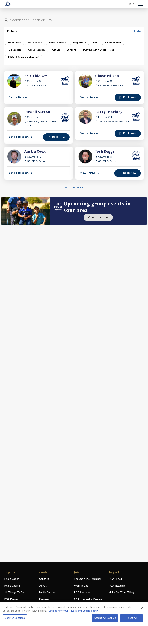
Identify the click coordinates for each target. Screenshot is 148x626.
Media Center (47, 593)
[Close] (142, 608)
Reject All (131, 618)
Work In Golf (81, 585)
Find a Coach (11, 579)
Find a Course (12, 585)
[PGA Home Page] (7, 4)
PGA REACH (116, 579)
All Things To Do (14, 592)
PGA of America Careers (88, 599)
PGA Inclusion (117, 585)
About (43, 585)
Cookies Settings (15, 618)
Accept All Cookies (105, 618)
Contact (44, 579)
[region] (74, 614)
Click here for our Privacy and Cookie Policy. (73, 610)
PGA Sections (82, 592)
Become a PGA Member (87, 579)
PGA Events (11, 599)
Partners (44, 599)
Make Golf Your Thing (121, 593)
